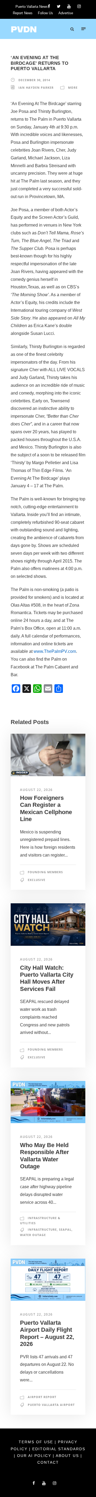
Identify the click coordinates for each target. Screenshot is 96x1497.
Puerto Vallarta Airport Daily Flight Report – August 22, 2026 (47, 1333)
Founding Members (45, 872)
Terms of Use (37, 1442)
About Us (68, 1455)
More (73, 87)
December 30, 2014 (34, 80)
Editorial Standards (58, 1449)
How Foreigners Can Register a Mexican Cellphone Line (46, 808)
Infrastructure (42, 1229)
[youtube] (69, 6)
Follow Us (45, 13)
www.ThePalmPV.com (55, 651)
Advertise (65, 13)
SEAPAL (65, 1229)
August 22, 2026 (36, 789)
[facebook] (49, 6)
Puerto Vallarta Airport (51, 1405)
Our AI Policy (34, 1455)
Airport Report (42, 1397)
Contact (48, 1462)
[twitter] (59, 6)
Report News (23, 13)
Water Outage (33, 1235)
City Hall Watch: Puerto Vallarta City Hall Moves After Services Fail (46, 978)
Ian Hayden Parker (36, 87)
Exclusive (36, 880)
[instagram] (79, 6)
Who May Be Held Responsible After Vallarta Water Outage (44, 1156)
